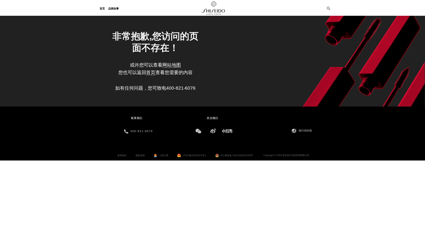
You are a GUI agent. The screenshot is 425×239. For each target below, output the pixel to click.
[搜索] (328, 8)
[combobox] (306, 130)
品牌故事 (113, 8)
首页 (102, 8)
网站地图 (171, 65)
